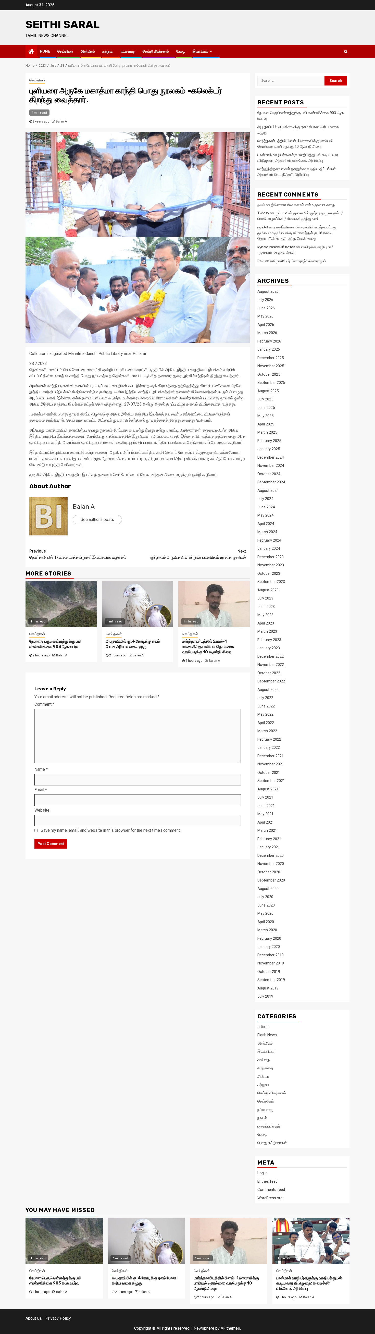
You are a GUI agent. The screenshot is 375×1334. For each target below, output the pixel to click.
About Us (34, 1318)
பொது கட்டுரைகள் (272, 1143)
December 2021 (270, 756)
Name (41, 769)
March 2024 (267, 532)
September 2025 (271, 382)
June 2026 (266, 308)
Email (40, 789)
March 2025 (267, 432)
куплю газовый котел (276, 247)
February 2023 (269, 640)
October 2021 (268, 772)
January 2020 (268, 946)
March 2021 (267, 830)
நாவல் (262, 1118)
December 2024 (270, 457)
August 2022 (268, 689)
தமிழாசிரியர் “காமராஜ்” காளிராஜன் (298, 261)
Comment (44, 704)
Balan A (61, 121)
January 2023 (268, 648)
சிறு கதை (265, 1068)
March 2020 (267, 930)
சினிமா (263, 1076)
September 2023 (271, 581)
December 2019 (270, 955)
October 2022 (268, 673)
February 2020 (269, 938)
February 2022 (269, 739)
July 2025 (265, 399)
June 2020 (266, 905)
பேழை (180, 51)
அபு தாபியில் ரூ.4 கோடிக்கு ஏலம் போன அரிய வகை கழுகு (133, 644)
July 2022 (265, 697)
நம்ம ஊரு (128, 51)
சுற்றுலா (108, 51)
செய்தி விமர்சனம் (156, 51)
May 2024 (265, 515)
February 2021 (269, 839)
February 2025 (269, 440)
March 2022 (267, 731)
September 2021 (271, 780)
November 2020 (270, 863)
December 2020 (270, 855)
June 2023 (266, 606)
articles (263, 1026)
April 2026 (265, 324)
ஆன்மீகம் (88, 51)
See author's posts (97, 519)
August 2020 (268, 888)
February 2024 (269, 540)
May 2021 (265, 814)
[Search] (346, 51)
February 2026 (269, 341)
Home (45, 51)
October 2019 (268, 971)
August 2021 (268, 789)
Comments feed (271, 1189)
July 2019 (265, 996)
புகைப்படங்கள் (268, 1126)
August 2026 (268, 291)
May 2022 (265, 714)
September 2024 (271, 482)
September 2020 (271, 880)
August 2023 (268, 590)
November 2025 (270, 366)
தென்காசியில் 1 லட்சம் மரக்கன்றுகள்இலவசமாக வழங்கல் (77, 554)
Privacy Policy (58, 1318)
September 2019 (271, 979)
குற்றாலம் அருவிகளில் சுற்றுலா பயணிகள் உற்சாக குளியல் (198, 554)
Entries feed (267, 1181)
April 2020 (265, 922)
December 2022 (270, 656)
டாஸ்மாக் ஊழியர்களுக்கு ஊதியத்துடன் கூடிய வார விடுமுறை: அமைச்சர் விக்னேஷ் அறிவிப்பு (309, 1283)
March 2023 (267, 631)
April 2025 (265, 424)
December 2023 (270, 557)
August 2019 (268, 988)
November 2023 (270, 565)
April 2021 (265, 822)
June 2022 (266, 706)
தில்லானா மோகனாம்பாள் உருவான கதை (303, 205)
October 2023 (268, 573)
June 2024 (266, 507)
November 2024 (270, 465)
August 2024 (268, 490)
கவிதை (263, 1060)
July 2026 (265, 299)
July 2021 (265, 797)
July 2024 (265, 498)
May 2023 (265, 615)
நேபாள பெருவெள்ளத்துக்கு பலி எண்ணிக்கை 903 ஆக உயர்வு (55, 644)
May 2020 (265, 913)
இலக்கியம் (200, 51)
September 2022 (271, 681)
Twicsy (263, 213)
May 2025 (265, 415)
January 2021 (268, 847)
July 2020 (265, 897)
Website (41, 810)
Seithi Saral (62, 24)
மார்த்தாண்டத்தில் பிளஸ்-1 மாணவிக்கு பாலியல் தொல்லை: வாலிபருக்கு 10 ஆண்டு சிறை (208, 646)
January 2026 (268, 349)
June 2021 (266, 805)
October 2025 (268, 374)
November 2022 (270, 664)
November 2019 (270, 963)
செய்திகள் (65, 51)
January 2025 (268, 449)
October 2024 (268, 474)
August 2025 (268, 391)
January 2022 (268, 747)
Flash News (267, 1035)
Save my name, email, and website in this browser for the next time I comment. (111, 830)
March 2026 (267, 333)
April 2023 (265, 623)
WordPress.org (269, 1198)
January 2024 (268, 548)
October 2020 (268, 872)
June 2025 (266, 407)
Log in (262, 1173)
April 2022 (265, 722)
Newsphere (204, 1328)
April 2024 (265, 523)
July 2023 (265, 598)
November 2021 (270, 764)
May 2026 (265, 316)
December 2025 (270, 358)
